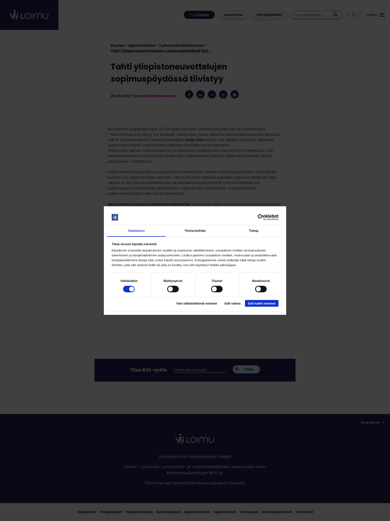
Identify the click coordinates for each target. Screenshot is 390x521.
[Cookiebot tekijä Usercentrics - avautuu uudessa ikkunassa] (260, 217)
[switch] (173, 289)
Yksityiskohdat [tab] (195, 230)
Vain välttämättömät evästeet (196, 303)
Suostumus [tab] (136, 230)
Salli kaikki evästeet (261, 303)
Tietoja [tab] (254, 230)
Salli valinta (232, 303)
